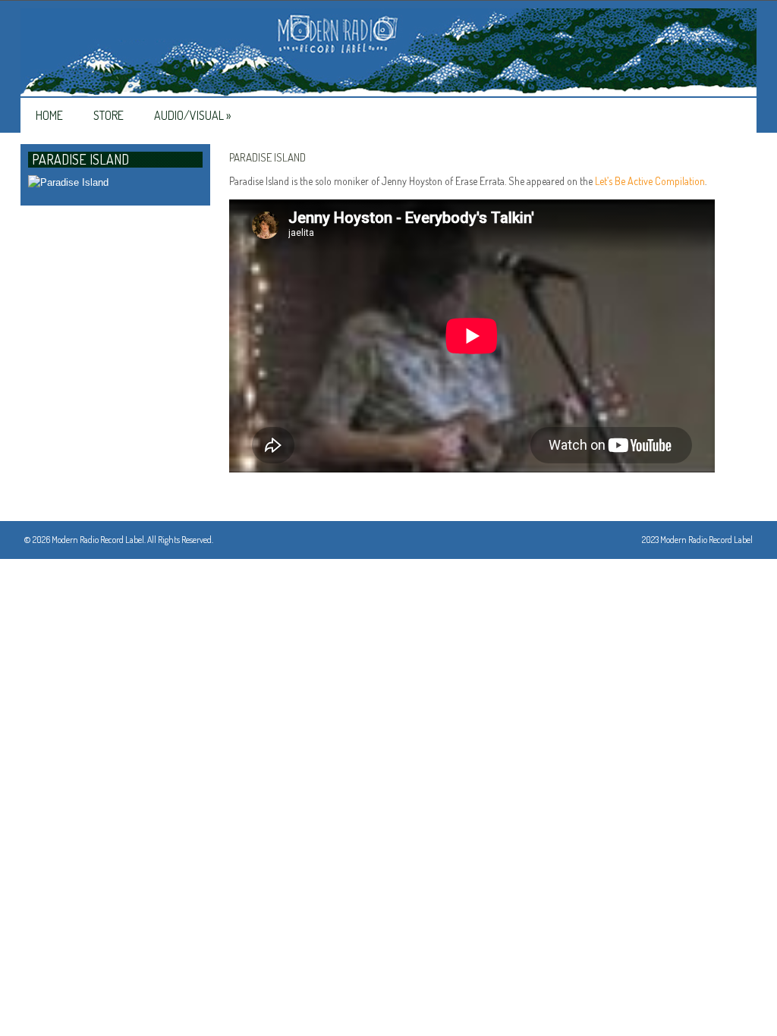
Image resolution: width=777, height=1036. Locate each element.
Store (108, 115)
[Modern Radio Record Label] (388, 53)
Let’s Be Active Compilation (650, 180)
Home (49, 115)
